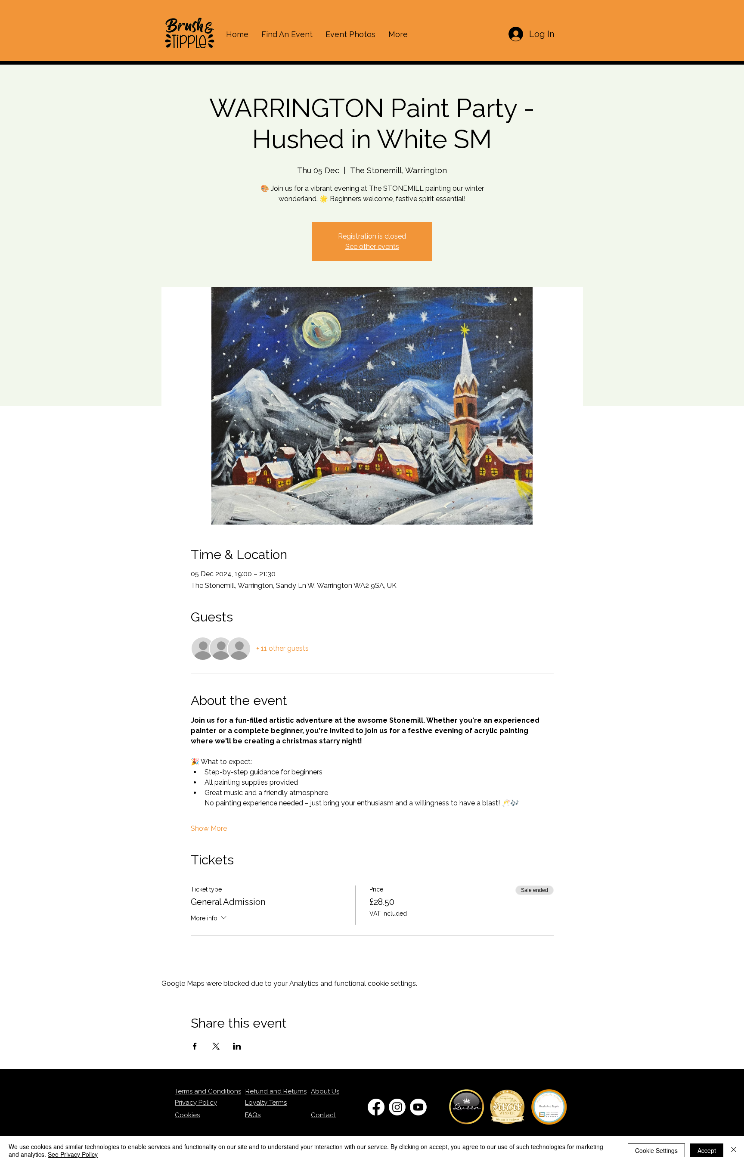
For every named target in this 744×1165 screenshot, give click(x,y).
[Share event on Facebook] (195, 1046)
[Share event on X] (216, 1046)
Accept (707, 1150)
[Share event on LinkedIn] (237, 1046)
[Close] (733, 1150)
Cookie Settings (656, 1150)
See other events (372, 246)
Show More (209, 828)
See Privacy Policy (73, 1154)
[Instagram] (397, 1107)
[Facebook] (376, 1107)
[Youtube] (418, 1107)
